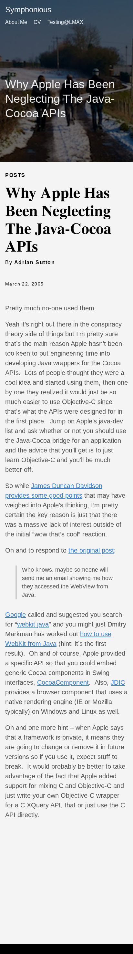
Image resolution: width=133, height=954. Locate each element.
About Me (16, 22)
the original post (91, 550)
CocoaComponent (63, 682)
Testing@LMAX (65, 22)
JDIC (118, 682)
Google (15, 614)
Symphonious (28, 9)
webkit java (33, 624)
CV (37, 22)
